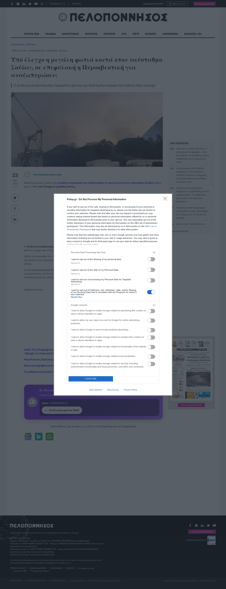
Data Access (113, 390)
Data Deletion (95, 390)
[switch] (151, 259)
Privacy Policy (130, 390)
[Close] (166, 199)
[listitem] (113, 252)
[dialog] (113, 295)
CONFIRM (91, 379)
